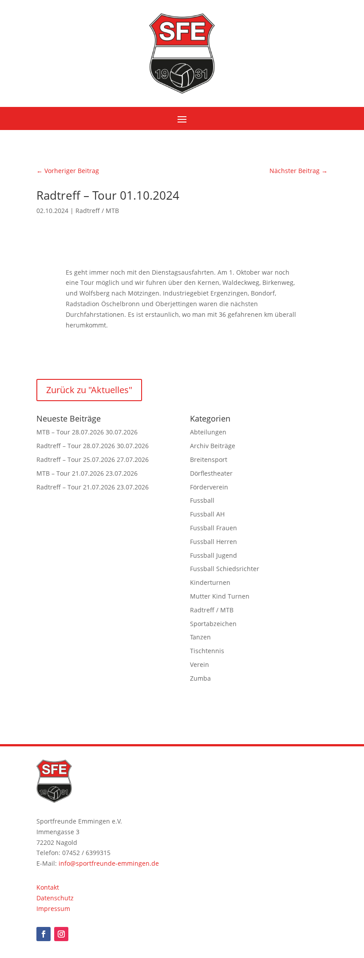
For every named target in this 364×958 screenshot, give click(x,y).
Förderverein (209, 487)
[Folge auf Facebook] (43, 934)
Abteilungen (208, 432)
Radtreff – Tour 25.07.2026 (75, 459)
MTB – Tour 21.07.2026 (70, 473)
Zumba (200, 678)
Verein (199, 664)
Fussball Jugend (213, 555)
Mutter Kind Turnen (219, 596)
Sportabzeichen (213, 623)
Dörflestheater (211, 473)
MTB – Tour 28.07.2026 (70, 432)
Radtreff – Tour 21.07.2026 (75, 487)
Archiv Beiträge (212, 446)
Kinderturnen (210, 582)
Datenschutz (55, 898)
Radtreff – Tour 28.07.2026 (75, 446)
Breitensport (208, 459)
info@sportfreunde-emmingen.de (109, 863)
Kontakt (47, 887)
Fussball (202, 500)
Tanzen (200, 637)
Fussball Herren (213, 541)
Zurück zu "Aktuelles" (89, 390)
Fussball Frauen (213, 528)
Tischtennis (207, 651)
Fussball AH (207, 514)
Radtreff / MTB (97, 210)
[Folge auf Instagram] (61, 934)
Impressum (53, 908)
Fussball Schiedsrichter (224, 568)
